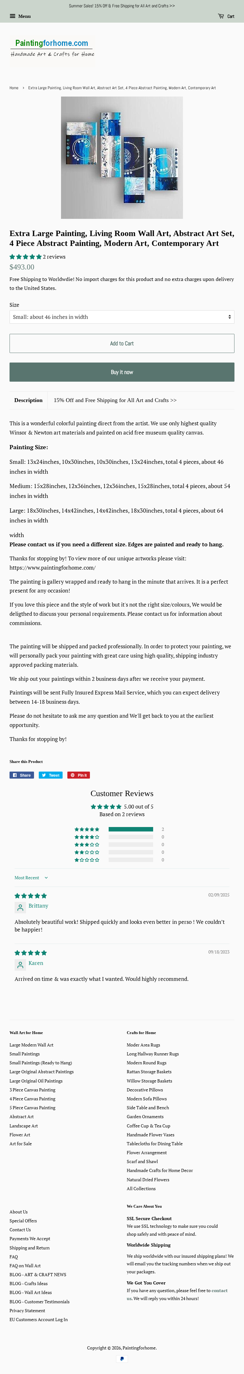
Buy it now (122, 372)
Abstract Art (22, 1116)
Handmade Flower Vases (150, 1135)
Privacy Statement (27, 1310)
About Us (19, 1212)
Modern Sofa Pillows (147, 1099)
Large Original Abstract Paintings (42, 1071)
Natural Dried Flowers (148, 1179)
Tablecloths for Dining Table (155, 1143)
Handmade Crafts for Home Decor (160, 1170)
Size (14, 304)
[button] (26, 256)
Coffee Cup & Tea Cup (148, 1126)
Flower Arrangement (147, 1152)
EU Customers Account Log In (39, 1319)
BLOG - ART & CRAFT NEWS (38, 1274)
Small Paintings (25, 1054)
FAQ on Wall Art (25, 1265)
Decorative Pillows (145, 1090)
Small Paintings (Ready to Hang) (41, 1063)
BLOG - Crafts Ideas (29, 1283)
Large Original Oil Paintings (36, 1081)
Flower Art (20, 1135)
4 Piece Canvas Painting (32, 1099)
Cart (230, 16)
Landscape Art (24, 1126)
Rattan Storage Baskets (149, 1071)
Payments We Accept (30, 1238)
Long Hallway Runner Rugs (153, 1054)
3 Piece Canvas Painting (32, 1090)
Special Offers (23, 1221)
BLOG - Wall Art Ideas (31, 1292)
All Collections (141, 1188)
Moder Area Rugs (143, 1045)
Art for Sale (21, 1143)
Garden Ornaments (145, 1116)
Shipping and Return (30, 1248)
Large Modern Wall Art (31, 1045)
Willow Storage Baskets (149, 1081)
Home (14, 87)
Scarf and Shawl (142, 1161)
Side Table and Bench (148, 1107)
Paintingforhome (139, 1348)
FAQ (14, 1257)
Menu (24, 16)
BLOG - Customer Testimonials (40, 1301)
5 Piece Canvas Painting (32, 1107)
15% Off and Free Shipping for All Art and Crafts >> (115, 400)
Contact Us (20, 1230)
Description (28, 400)
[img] (31, 895)
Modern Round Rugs (146, 1063)
